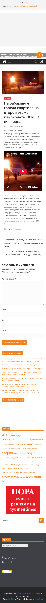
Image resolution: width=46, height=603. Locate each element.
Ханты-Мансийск (14, 448)
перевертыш (26, 465)
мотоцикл (18, 461)
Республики (11, 440)
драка (25, 458)
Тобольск (40, 440)
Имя (4, 309)
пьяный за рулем (29, 472)
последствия (9, 472)
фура (4, 481)
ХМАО (4, 448)
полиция (27, 468)
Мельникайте (26, 436)
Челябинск (26, 449)
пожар (20, 468)
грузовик (15, 457)
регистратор (10, 477)
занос (3, 461)
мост (12, 461)
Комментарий (9, 279)
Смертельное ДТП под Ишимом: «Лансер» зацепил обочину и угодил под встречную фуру (23, 242)
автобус (16, 454)
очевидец (15, 464)
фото (37, 477)
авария (7, 453)
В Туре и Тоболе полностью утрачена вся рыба (20, 365)
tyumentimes (19, 126)
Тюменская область (10, 444)
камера (8, 461)
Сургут (33, 440)
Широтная (33, 448)
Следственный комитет (23, 440)
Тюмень (26, 444)
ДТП (5, 435)
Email (4, 320)
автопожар (23, 454)
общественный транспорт (30, 461)
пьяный (19, 472)
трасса (29, 476)
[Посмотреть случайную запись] (41, 61)
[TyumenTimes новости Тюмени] (4, 61)
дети (21, 458)
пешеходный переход (9, 468)
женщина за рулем (34, 458)
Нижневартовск (37, 436)
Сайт (4, 330)
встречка (6, 457)
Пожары (7, 98)
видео (31, 453)
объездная (5, 465)
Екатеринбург (15, 436)
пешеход (35, 464)
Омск (4, 439)
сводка (21, 477)
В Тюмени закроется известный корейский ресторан (24, 7)
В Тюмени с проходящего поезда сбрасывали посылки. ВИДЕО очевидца (23, 253)
